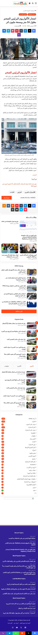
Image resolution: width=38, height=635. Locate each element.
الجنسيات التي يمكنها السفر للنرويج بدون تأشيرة (13, 331)
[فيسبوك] (34, 31)
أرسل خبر (16, 623)
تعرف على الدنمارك (30, 430)
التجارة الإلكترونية (31, 484)
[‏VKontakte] (8, 206)
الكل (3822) (19, 311)
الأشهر (32, 366)
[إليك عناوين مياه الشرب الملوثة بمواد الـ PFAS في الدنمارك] (32, 288)
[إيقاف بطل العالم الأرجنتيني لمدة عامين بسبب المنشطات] (9, 248)
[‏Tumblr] (21, 31)
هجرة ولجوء (32, 453)
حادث (11, 192)
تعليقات (6, 366)
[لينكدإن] (25, 31)
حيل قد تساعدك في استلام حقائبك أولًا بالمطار (14, 323)
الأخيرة (19, 366)
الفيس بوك (33, 439)
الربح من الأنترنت (31, 467)
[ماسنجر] (4, 31)
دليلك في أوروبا (31, 473)
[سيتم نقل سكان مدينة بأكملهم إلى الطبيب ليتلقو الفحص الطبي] (32, 272)
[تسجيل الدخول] (29, 4)
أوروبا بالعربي (26, 10)
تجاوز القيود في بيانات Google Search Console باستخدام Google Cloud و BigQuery (29, 237)
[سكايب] (8, 31)
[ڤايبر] (19, 35)
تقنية (34, 490)
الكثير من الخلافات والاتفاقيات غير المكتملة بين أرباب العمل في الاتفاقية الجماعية (14, 302)
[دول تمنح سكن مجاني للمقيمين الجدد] (32, 341)
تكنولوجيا (33, 433)
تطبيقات (33, 436)
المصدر (35, 175)
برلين (19, 192)
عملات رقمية (32, 470)
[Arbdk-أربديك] (20, 3)
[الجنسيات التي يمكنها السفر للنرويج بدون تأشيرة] (32, 333)
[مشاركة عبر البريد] (17, 209)
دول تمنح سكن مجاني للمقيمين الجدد (16, 339)
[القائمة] (36, 4)
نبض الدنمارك (32, 444)
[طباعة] (12, 209)
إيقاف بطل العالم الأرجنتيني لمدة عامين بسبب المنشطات (10, 256)
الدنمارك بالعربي (29, 192)
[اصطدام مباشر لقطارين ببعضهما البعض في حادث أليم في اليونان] (32, 296)
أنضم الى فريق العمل (25, 623)
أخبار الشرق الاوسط (30, 447)
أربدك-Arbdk (32, 14)
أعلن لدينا (10, 623)
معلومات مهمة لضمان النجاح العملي (26, 479)
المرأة (34, 450)
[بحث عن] (33, 4)
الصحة (34, 441)
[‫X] (29, 31)
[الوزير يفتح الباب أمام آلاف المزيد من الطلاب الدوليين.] (28, 248)
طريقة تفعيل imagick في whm (10, 221)
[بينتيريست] (17, 31)
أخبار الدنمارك (32, 427)
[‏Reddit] (12, 206)
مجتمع (34, 459)
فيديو (34, 487)
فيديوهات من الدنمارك (30, 481)
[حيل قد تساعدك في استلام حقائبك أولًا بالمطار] (32, 325)
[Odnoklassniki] (4, 206)
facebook (33, 464)
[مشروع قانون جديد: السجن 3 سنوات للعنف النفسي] (32, 349)
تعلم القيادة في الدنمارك (29, 476)
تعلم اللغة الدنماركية (30, 461)
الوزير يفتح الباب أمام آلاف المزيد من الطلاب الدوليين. (28, 256)
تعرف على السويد (31, 424)
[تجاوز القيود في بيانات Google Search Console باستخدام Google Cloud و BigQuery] (28, 227)
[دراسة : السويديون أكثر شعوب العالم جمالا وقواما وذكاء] (32, 356)
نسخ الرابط (6, 197)
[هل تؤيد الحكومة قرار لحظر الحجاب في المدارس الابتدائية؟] (32, 280)
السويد (34, 421)
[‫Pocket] (12, 31)
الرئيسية (33, 10)
